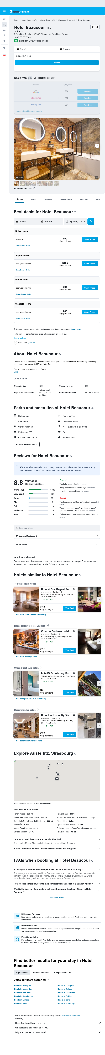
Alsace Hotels (45, 20)
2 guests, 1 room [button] (23, 55)
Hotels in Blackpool (22, 985)
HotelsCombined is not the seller (30, 1023)
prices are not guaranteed (71, 1015)
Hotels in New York (22, 992)
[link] (31, 614)
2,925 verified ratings (38, 40)
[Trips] (4, 48)
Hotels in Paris (20, 1003)
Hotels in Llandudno (66, 992)
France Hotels (26, 20)
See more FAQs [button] (57, 897)
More (16, 371)
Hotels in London (21, 999)
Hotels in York (63, 999)
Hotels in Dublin (64, 996)
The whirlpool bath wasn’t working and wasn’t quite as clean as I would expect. (78, 509)
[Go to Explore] (4, 40)
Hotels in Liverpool (65, 985)
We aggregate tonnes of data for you (31, 1027)
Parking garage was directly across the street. (80, 515)
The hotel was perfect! (73, 484)
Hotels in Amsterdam (23, 989)
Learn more (76, 329)
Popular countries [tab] (41, 972)
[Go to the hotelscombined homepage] (19, 11)
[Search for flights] (4, 19)
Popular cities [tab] (22, 972)
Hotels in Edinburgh (66, 1003)
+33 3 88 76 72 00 (22, 37)
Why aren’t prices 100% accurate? (30, 1032)
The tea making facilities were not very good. (79, 503)
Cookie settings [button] (20, 338)
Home (16, 20)
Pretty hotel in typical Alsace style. (77, 487)
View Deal (69, 608)
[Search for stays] (4, 24)
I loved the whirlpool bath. (74, 491)
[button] (4, 11)
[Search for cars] (4, 30)
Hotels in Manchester (23, 996)
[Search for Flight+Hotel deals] (4, 35)
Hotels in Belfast (64, 989)
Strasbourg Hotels (64, 20)
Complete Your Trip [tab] (62, 972)
